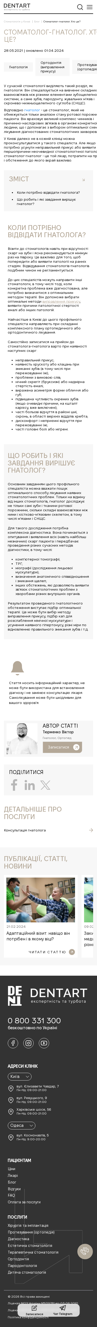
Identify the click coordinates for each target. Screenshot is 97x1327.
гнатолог (32, 110)
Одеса (17, 1125)
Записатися (58, 747)
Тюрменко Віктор (58, 732)
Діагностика (18, 1239)
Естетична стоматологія (30, 1246)
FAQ (11, 1195)
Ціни (11, 1169)
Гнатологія (18, 67)
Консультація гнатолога (25, 830)
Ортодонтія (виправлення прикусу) (52, 67)
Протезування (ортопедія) (31, 1232)
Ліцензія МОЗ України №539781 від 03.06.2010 (43, 1303)
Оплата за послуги (24, 1202)
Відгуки (14, 1189)
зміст (19, 179)
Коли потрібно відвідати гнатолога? (48, 192)
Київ (15, 1076)
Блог (12, 1182)
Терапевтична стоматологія (33, 1252)
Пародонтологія (22, 1266)
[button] (85, 1251)
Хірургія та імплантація (28, 1225)
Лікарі (13, 1175)
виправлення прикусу (61, 301)
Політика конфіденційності (28, 1317)
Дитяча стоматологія (27, 1272)
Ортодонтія (18, 1259)
